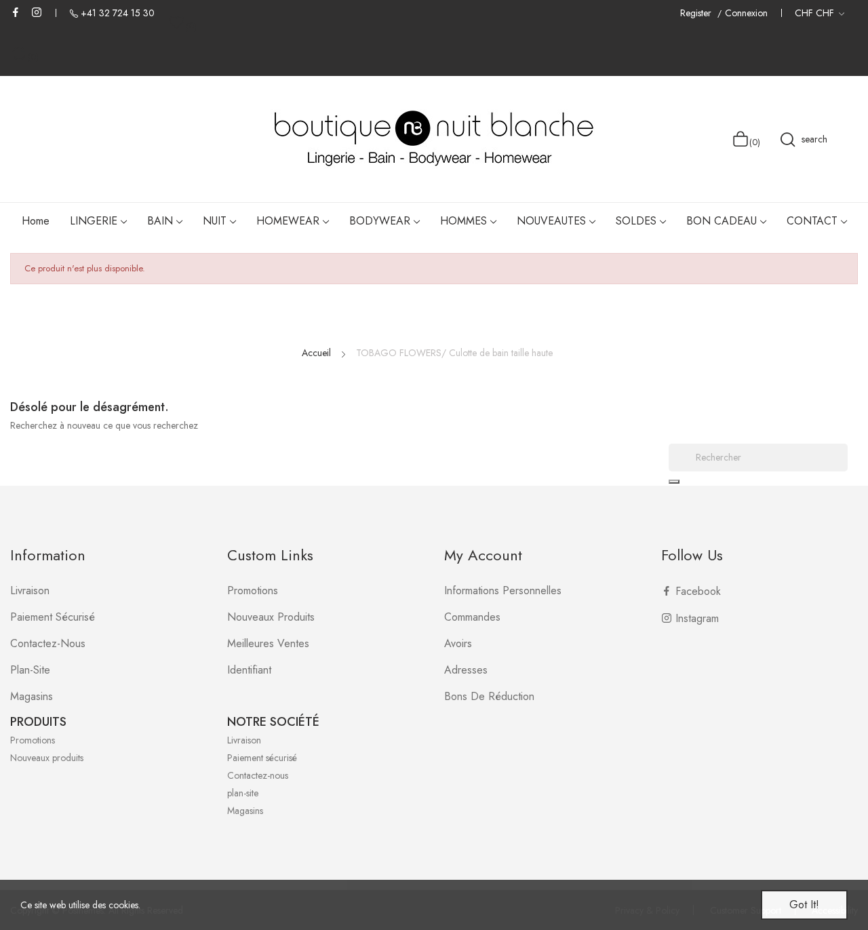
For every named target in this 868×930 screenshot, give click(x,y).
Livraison (30, 590)
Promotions (252, 590)
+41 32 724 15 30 (118, 13)
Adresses (466, 670)
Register (697, 13)
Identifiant (249, 670)
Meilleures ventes (268, 643)
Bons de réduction (489, 696)
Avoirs (458, 643)
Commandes (472, 617)
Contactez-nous (47, 643)
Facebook (15, 12)
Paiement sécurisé (52, 617)
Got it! (804, 904)
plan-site (30, 670)
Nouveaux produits (271, 617)
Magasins (31, 696)
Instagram (36, 12)
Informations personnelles (502, 590)
